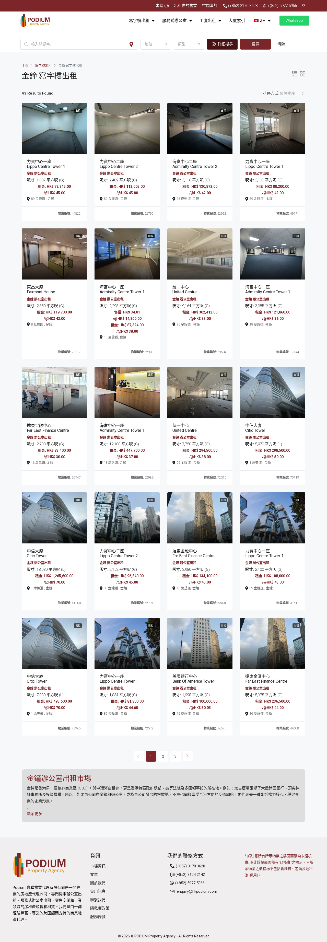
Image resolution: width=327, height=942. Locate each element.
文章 (94, 874)
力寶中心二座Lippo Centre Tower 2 (119, 164)
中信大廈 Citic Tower (255, 428)
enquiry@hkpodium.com (197, 891)
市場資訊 (98, 866)
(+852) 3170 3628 (190, 866)
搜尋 (255, 44)
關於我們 (98, 883)
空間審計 (209, 5)
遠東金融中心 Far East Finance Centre (48, 428)
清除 (281, 44)
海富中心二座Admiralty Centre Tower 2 (194, 164)
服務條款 (98, 916)
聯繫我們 (98, 900)
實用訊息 (98, 891)
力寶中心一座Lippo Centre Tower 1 (46, 164)
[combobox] (156, 44)
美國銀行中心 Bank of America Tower (193, 679)
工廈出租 (208, 20)
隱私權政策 (99, 908)
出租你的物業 (185, 5)
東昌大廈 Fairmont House (41, 289)
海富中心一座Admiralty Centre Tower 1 (122, 289)
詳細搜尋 (225, 44)
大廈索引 (237, 20)
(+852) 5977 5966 (190, 883)
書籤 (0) (162, 5)
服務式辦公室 (174, 20)
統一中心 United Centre (184, 289)
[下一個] (188, 756)
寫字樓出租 (139, 20)
